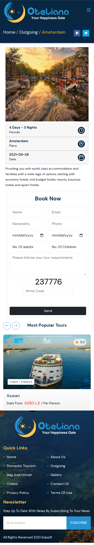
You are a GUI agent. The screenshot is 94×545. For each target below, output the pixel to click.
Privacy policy (18, 492)
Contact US (59, 483)
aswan (13, 395)
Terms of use (61, 492)
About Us (57, 457)
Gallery (56, 475)
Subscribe (78, 523)
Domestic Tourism (21, 466)
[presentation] (7, 325)
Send (48, 311)
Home (9, 32)
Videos (12, 483)
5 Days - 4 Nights (21, 382)
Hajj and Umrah (19, 475)
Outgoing (28, 32)
